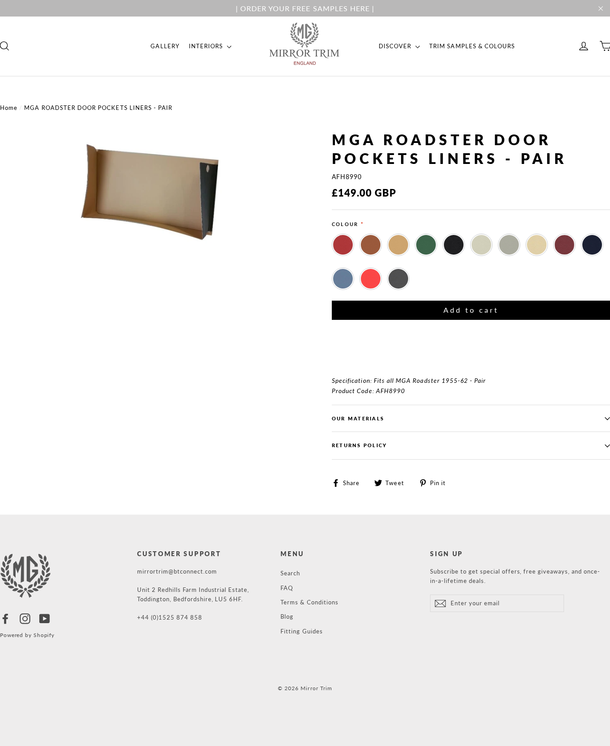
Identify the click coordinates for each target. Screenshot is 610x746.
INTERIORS (207, 46)
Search (290, 573)
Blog (286, 616)
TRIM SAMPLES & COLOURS (472, 46)
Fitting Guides (301, 631)
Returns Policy (359, 445)
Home (8, 107)
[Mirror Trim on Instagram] (25, 618)
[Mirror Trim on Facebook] (5, 618)
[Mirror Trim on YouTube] (44, 618)
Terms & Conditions (309, 602)
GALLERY (164, 46)
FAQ (286, 587)
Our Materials (358, 418)
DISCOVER (396, 46)
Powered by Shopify (27, 635)
